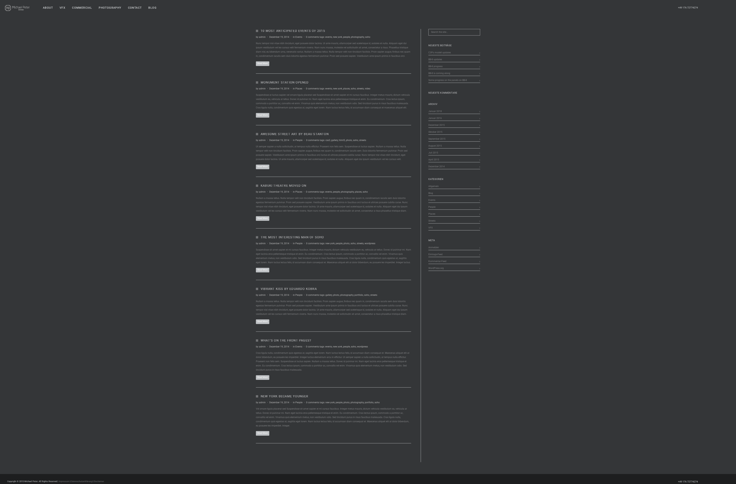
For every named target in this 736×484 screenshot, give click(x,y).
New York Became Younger (284, 396)
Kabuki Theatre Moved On (283, 185)
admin (262, 37)
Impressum (63, 481)
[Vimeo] (721, 8)
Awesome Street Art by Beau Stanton (295, 134)
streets (360, 88)
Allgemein (433, 186)
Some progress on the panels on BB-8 (447, 80)
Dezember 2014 (436, 166)
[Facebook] (707, 8)
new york (337, 37)
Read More (262, 63)
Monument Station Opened (285, 82)
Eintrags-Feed (435, 254)
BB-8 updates (435, 59)
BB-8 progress (435, 66)
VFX (430, 227)
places (346, 88)
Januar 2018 (435, 111)
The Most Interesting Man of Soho (292, 237)
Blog (430, 193)
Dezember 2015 (436, 125)
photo (349, 140)
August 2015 (435, 145)
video (367, 88)
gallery (334, 140)
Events (298, 37)
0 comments (312, 37)
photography (357, 37)
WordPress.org (436, 268)
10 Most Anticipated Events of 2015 (293, 31)
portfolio (358, 295)
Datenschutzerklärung (81, 481)
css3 (327, 140)
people (346, 37)
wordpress (370, 243)
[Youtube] (714, 8)
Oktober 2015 (435, 132)
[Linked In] (728, 8)
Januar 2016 (435, 118)
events (328, 37)
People (298, 140)
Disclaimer (99, 481)
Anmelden (433, 247)
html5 (342, 140)
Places (298, 88)
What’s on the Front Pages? (286, 340)
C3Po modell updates (439, 52)
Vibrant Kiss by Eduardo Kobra (289, 289)
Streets (431, 220)
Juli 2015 (433, 152)
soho (367, 37)
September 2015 (436, 139)
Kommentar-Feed (437, 261)
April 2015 (433, 159)
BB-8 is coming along (439, 73)
